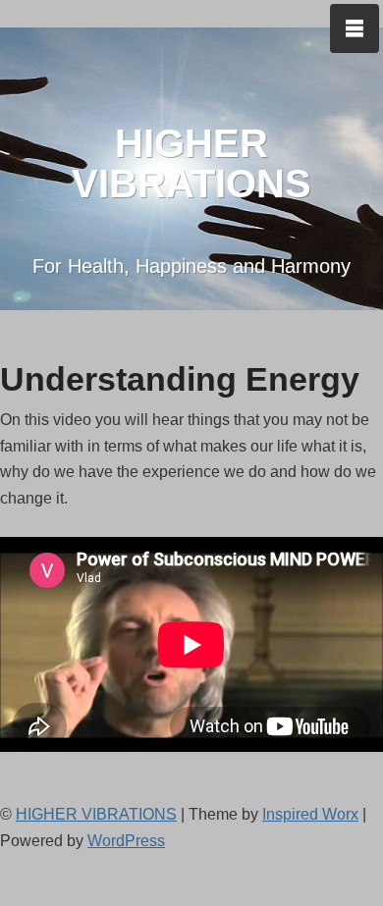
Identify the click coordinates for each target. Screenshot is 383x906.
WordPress (126, 840)
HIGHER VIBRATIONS (191, 163)
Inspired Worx (310, 814)
